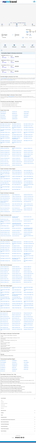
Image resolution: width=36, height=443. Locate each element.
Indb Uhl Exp (3, 55)
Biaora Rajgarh (4, 57)
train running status (10, 79)
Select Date (17, 56)
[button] (30, 35)
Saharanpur (12, 57)
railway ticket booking (11, 96)
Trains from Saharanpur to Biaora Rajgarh (7, 355)
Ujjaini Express (3, 60)
